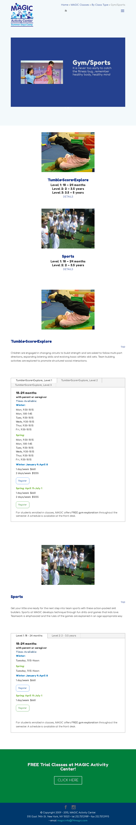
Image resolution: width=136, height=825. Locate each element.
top (122, 346)
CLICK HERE (68, 780)
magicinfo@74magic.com (72, 820)
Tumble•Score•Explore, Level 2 (79, 380)
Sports (68, 256)
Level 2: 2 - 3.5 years (64, 635)
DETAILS (68, 196)
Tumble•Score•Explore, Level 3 (33, 385)
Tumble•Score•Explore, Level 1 (34, 380)
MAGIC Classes (80, 5)
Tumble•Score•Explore (68, 180)
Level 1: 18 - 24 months (29, 635)
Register (22, 481)
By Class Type (100, 5)
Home (64, 5)
